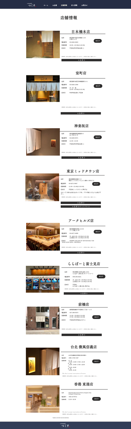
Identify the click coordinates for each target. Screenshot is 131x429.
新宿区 (76, 133)
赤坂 (76, 179)
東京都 (72, 38)
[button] (81, 60)
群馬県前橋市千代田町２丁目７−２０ (81, 309)
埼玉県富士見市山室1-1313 (81, 272)
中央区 (76, 38)
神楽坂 (80, 133)
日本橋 (80, 38)
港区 (74, 179)
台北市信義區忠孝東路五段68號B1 (77, 355)
